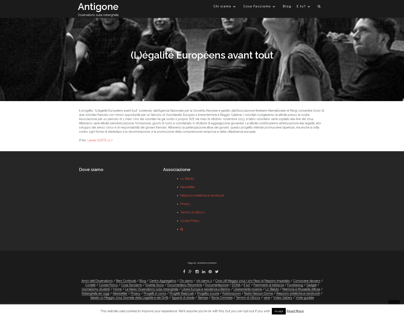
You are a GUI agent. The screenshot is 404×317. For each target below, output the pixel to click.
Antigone (98, 6)
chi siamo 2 (204, 280)
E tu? (301, 6)
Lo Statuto (187, 178)
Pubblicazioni (231, 293)
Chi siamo (222, 6)
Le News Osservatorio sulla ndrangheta (151, 289)
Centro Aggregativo (162, 280)
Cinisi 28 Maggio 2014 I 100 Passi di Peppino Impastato (252, 280)
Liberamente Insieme (248, 289)
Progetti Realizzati (182, 293)
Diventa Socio (154, 285)
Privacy (185, 204)
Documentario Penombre (184, 285)
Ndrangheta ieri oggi (95, 293)
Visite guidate (305, 297)
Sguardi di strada (183, 297)
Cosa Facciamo (257, 6)
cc (109, 140)
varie (267, 297)
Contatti (90, 285)
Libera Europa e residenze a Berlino (206, 289)
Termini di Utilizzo (192, 212)
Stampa (203, 297)
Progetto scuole (208, 293)
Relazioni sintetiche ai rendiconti (202, 195)
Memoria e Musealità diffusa (301, 289)
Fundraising (295, 285)
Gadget (311, 285)
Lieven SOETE (97, 140)
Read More (295, 311)
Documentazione (217, 285)
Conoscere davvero (306, 280)
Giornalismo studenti (96, 289)
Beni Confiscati (126, 280)
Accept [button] (278, 311)
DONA (236, 285)
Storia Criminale (222, 297)
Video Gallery (282, 297)
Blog (287, 6)
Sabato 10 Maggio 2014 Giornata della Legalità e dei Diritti (129, 297)
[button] (319, 7)
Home (117, 289)
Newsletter (187, 187)
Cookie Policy (189, 220)
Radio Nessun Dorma (258, 293)
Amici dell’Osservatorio (97, 280)
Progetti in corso (155, 293)
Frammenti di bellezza (269, 285)
